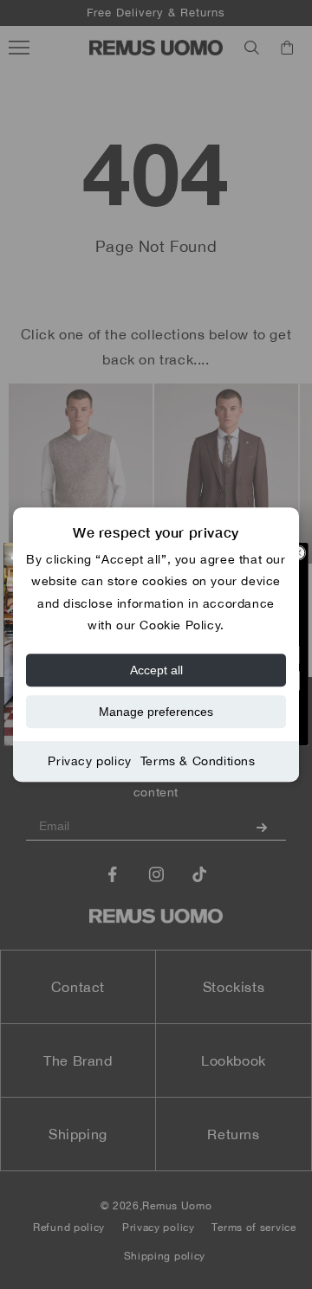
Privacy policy (89, 761)
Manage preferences (156, 712)
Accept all (156, 670)
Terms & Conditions (198, 761)
